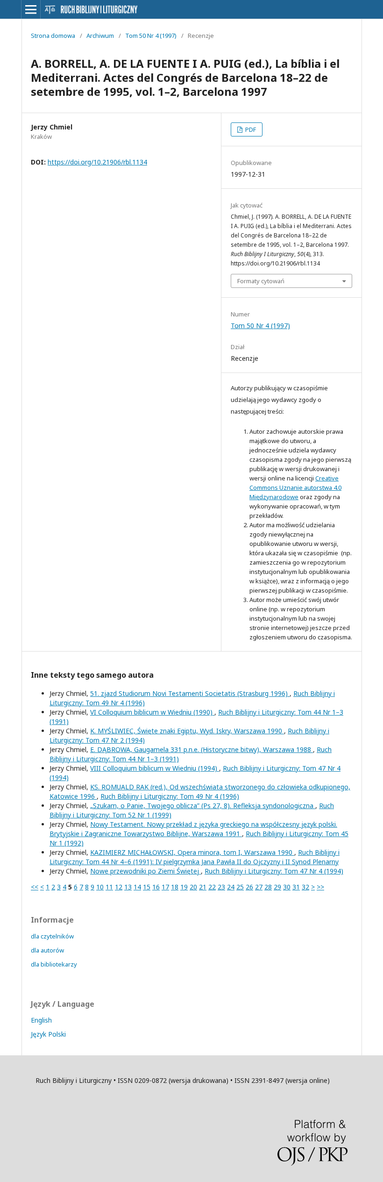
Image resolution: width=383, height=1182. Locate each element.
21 (202, 886)
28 (268, 886)
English (41, 1020)
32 (305, 886)
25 (240, 886)
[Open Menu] (30, 9)
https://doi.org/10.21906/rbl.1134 (97, 162)
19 (184, 886)
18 (174, 886)
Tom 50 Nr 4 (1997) (151, 35)
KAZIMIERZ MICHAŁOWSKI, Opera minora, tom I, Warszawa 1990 (192, 852)
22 (212, 886)
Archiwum (100, 35)
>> (320, 886)
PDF (250, 129)
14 (137, 886)
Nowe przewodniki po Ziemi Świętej (145, 871)
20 (193, 886)
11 (109, 886)
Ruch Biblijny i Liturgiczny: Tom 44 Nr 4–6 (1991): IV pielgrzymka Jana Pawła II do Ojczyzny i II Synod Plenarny (195, 857)
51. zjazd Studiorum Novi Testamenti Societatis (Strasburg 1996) (190, 693)
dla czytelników (52, 936)
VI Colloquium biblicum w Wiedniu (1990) (152, 712)
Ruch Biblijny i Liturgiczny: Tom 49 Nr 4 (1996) (169, 796)
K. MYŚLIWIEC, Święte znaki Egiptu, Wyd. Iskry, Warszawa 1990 (187, 730)
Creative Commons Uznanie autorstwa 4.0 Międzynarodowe (295, 487)
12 (118, 886)
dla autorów (47, 950)
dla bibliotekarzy (54, 964)
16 (156, 886)
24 (230, 886)
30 (287, 886)
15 (146, 886)
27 (258, 886)
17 (165, 886)
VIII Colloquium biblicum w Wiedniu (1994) (154, 768)
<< (34, 886)
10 (100, 886)
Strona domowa (53, 35)
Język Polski (48, 1034)
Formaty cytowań (260, 281)
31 (296, 886)
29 (277, 886)
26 (249, 886)
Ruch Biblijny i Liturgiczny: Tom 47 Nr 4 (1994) (274, 871)
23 (221, 886)
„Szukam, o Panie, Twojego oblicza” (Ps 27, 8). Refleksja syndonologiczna (202, 805)
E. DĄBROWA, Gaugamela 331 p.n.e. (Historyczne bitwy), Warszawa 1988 (201, 749)
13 (128, 886)
